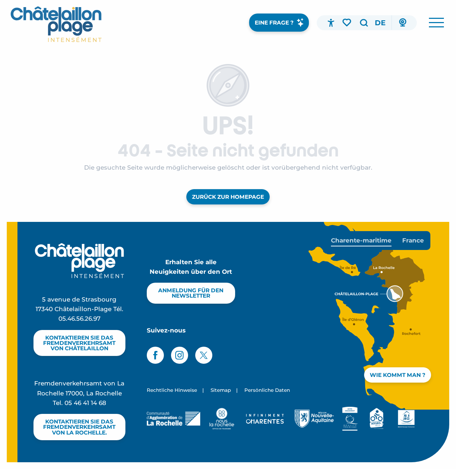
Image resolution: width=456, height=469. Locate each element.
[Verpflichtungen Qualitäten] (350, 418)
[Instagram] (179, 355)
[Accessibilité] (331, 23)
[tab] (361, 240)
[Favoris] (347, 22)
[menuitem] (56, 24)
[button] (363, 22)
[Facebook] (155, 355)
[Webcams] (402, 22)
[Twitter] (203, 355)
